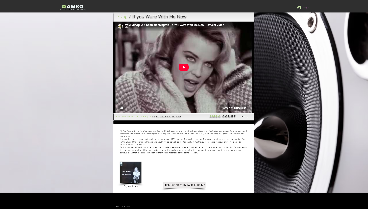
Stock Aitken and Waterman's (203, 147)
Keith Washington (149, 133)
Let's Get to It (196, 133)
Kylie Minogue (236, 131)
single (151, 139)
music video (153, 150)
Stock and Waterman (198, 131)
